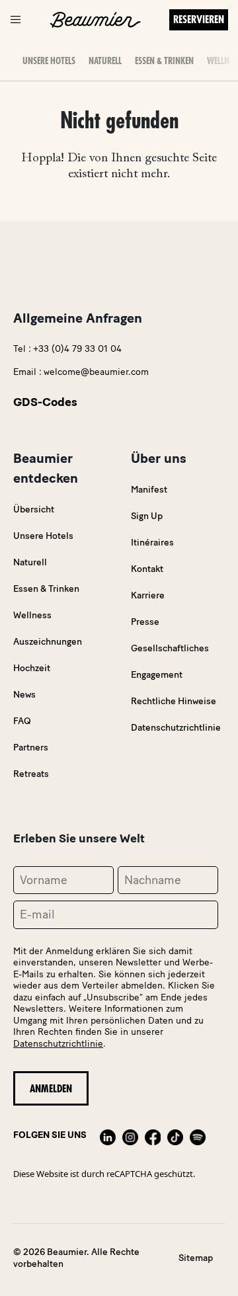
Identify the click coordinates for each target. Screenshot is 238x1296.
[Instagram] (130, 1135)
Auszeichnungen (47, 641)
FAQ (22, 721)
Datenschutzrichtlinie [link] (176, 727)
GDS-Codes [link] (45, 402)
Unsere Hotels (48, 60)
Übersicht (33, 509)
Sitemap (195, 1258)
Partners (30, 747)
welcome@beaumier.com (96, 372)
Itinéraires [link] (152, 542)
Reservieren (198, 20)
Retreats (31, 774)
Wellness (32, 615)
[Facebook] (153, 1135)
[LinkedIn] (108, 1135)
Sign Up (147, 516)
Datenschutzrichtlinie (58, 1043)
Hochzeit (31, 668)
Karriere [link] (148, 595)
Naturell (105, 60)
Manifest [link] (149, 489)
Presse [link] (145, 622)
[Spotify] (198, 1135)
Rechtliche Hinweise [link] (173, 701)
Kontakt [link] (147, 569)
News (24, 694)
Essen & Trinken (164, 60)
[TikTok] (175, 1135)
